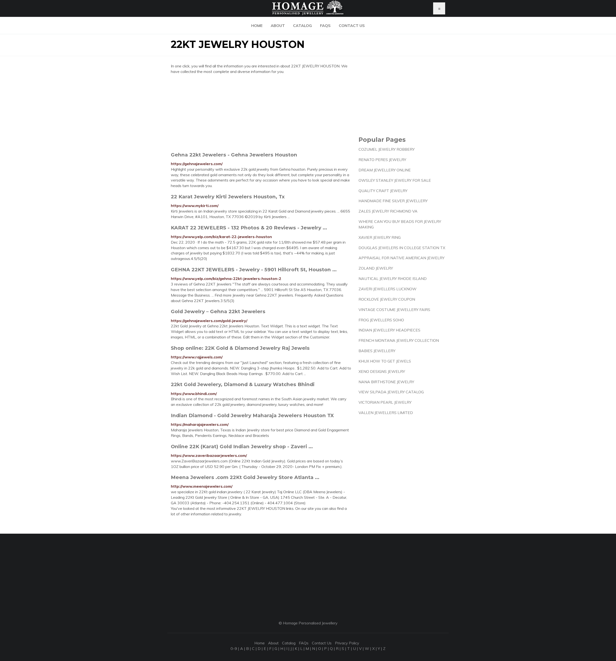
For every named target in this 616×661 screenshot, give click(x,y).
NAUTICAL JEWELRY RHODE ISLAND (393, 278)
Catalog (302, 25)
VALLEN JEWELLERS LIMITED (386, 412)
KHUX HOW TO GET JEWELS (385, 361)
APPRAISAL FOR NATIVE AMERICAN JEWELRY (401, 257)
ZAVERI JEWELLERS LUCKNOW (388, 288)
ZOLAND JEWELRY (376, 268)
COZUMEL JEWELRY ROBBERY (387, 149)
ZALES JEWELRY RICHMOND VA (388, 211)
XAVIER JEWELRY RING (380, 237)
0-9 (234, 648)
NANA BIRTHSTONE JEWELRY (386, 381)
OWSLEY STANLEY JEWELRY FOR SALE (395, 180)
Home (257, 25)
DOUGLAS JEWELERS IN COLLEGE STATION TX (402, 247)
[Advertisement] (261, 113)
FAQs (325, 25)
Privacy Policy (347, 643)
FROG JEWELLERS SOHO (381, 320)
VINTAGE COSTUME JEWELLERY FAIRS (394, 309)
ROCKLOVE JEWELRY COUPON (387, 299)
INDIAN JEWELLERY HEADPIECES (389, 330)
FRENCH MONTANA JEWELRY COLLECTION (399, 340)
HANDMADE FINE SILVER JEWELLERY (393, 200)
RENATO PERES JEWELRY (382, 159)
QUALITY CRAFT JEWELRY (383, 190)
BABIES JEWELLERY (377, 350)
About (278, 25)
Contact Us (352, 25)
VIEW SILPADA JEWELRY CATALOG (391, 391)
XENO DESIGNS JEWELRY (382, 371)
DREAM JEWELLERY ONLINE (385, 170)
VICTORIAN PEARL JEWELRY (385, 402)
